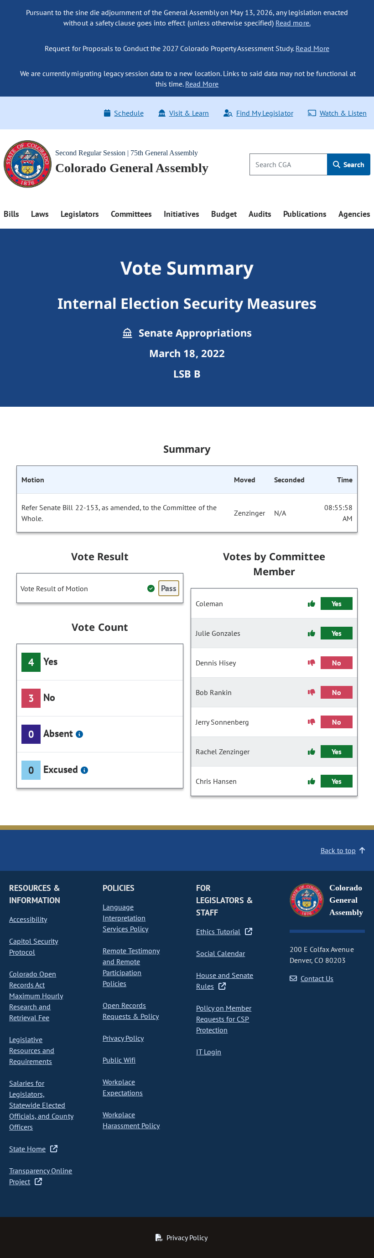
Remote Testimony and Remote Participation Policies (131, 967)
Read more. (292, 22)
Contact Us (317, 978)
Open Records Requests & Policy (131, 1011)
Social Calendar (220, 953)
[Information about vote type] (79, 734)
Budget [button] (224, 214)
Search (353, 164)
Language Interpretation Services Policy (125, 917)
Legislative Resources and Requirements (31, 1050)
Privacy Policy (123, 1038)
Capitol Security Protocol (33, 946)
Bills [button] (11, 214)
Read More (312, 48)
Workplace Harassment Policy (131, 1120)
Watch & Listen (343, 113)
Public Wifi (119, 1059)
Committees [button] (131, 214)
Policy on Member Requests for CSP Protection (223, 1018)
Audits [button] (260, 214)
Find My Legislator (264, 113)
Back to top (338, 850)
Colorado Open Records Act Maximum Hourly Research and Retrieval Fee (36, 995)
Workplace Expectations (123, 1087)
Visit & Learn (189, 113)
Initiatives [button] (181, 214)
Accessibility (28, 919)
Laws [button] (40, 214)
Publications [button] (305, 214)
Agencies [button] (354, 214)
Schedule (128, 113)
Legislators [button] (80, 214)
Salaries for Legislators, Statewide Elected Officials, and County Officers (41, 1105)
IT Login (208, 1051)
